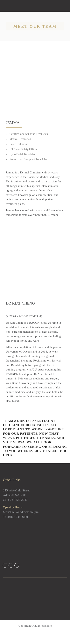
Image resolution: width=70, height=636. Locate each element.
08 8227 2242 (19, 499)
